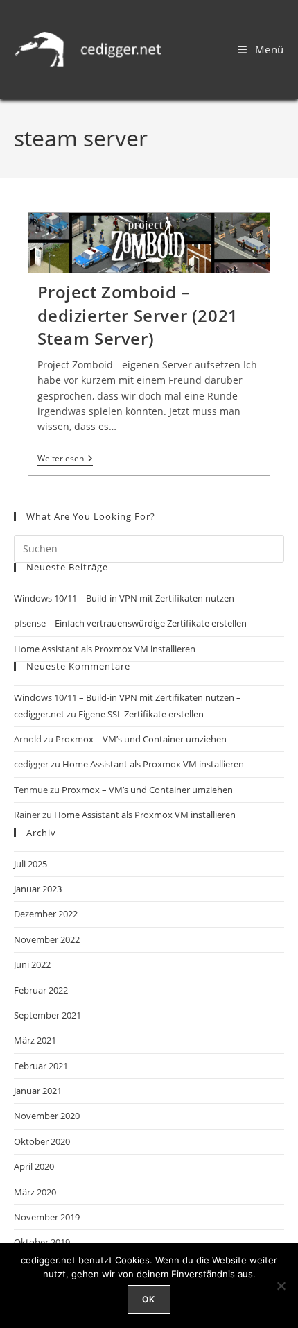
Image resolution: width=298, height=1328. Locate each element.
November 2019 (47, 1217)
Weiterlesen (65, 459)
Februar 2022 (41, 990)
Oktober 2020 (42, 1141)
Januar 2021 (38, 1090)
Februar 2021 (41, 1065)
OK (148, 1299)
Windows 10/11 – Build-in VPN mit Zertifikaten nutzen (124, 598)
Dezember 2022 (46, 914)
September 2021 (47, 1015)
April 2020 (34, 1166)
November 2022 (47, 939)
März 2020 (35, 1192)
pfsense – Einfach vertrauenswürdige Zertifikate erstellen (130, 623)
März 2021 (35, 1040)
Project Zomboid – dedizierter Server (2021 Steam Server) (137, 315)
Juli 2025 (30, 864)
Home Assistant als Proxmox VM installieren (104, 648)
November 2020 (47, 1115)
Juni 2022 (32, 964)
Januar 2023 (38, 889)
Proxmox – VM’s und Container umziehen (141, 739)
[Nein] (281, 1286)
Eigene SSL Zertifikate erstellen (141, 714)
